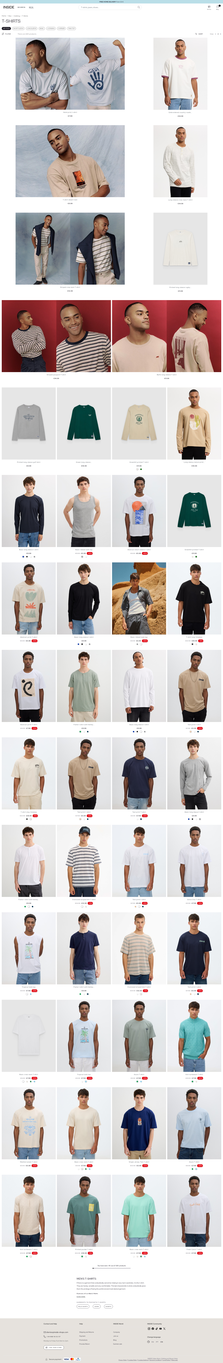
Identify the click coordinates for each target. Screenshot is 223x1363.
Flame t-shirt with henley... (84, 725)
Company (116, 1332)
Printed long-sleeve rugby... (180, 287)
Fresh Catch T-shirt (194, 1249)
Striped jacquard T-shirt (56, 375)
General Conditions (155, 1360)
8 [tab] (122, 564)
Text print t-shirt (194, 725)
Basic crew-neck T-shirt (28, 1074)
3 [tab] (158, 39)
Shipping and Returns (86, 1332)
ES (153, 1342)
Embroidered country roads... (180, 112)
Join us (115, 1336)
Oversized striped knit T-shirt (84, 900)
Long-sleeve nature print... (194, 462)
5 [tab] (160, 39)
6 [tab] (65, 476)
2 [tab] (156, 39)
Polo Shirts (83, 1306)
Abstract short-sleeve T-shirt (139, 550)
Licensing (51, 28)
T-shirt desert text (70, 200)
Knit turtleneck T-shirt (194, 1074)
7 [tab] (66, 476)
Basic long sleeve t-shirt (28, 550)
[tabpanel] (70, 74)
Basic (42, 28)
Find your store (55, 1347)
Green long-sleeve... (84, 462)
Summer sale (117, 1344)
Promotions (83, 1340)
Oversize (61, 28)
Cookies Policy (132, 1360)
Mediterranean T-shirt (28, 1162)
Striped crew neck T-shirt (70, 287)
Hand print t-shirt (70, 112)
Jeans (96, 1306)
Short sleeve (18, 28)
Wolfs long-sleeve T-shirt (167, 375)
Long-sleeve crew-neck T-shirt (180, 200)
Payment (82, 1336)
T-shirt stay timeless (194, 637)
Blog (114, 1340)
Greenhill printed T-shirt (139, 462)
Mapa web (174, 1360)
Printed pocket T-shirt (84, 1249)
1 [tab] (155, 39)
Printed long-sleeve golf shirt (28, 462)
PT (157, 1342)
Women (22, 7)
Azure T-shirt (139, 1074)
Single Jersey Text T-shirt (139, 1162)
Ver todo (6, 28)
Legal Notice (166, 1360)
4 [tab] (159, 39)
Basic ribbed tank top (83, 550)
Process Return (84, 1344)
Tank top (71, 28)
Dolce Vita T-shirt (194, 900)
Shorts (108, 1306)
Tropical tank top (29, 987)
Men (31, 7)
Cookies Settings (143, 1360)
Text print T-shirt (139, 812)
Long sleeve (31, 28)
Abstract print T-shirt (28, 637)
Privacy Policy (123, 1360)
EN (162, 1342)
